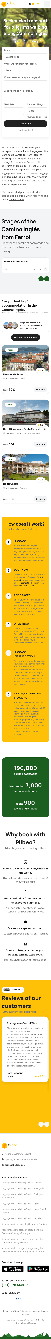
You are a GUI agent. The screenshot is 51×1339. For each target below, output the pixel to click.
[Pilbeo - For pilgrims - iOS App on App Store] (13, 1273)
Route (7, 50)
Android (20, 580)
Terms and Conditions (25, 1320)
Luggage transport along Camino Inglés (20, 1203)
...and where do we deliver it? (18, 91)
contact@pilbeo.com (30, 583)
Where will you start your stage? (20, 64)
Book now (40, 389)
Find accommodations (25, 337)
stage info (37, 269)
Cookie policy (40, 1320)
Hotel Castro (11, 483)
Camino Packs (16, 199)
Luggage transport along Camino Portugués (23, 1188)
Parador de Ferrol (13, 374)
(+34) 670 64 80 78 (16, 1285)
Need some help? (25, 130)
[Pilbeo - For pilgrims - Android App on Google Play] (38, 1273)
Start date (9, 104)
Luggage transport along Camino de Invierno (23, 1218)
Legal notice (11, 1320)
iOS (41, 577)
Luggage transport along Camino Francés (22, 1182)
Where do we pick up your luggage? (22, 77)
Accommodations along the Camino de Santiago (24, 1224)
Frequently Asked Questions (26, 1323)
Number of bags (35, 104)
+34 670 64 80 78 (26, 585)
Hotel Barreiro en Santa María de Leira (25, 429)
